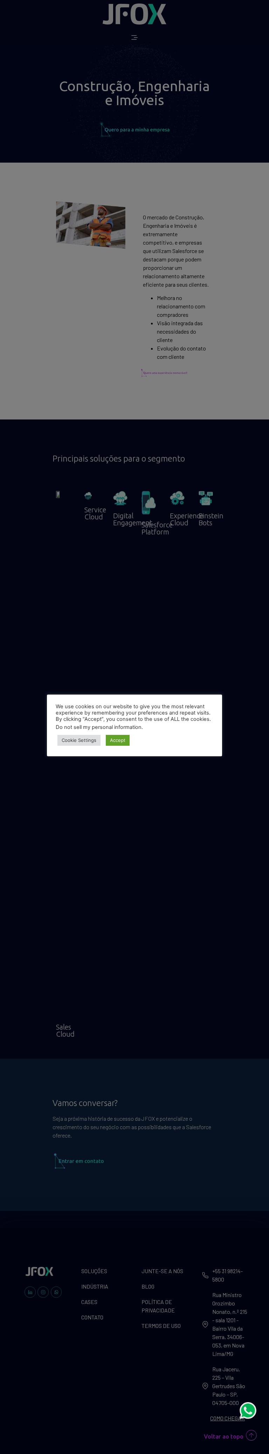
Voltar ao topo (223, 1436)
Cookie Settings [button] (79, 740)
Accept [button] (117, 740)
